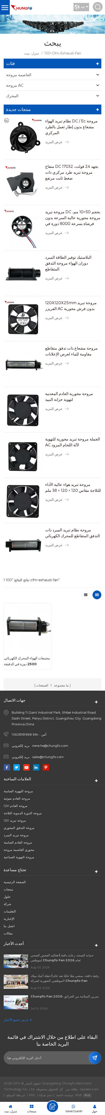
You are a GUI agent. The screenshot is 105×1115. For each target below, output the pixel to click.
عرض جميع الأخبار (16, 1020)
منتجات (8, 889)
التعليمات (10, 911)
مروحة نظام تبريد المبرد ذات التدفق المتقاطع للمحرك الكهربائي (72, 532)
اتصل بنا (9, 926)
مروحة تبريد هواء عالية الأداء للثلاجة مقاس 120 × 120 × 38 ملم (73, 487)
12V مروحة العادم (15, 806)
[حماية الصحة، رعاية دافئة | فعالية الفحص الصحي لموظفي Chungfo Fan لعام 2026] (16, 961)
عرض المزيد (54, 142)
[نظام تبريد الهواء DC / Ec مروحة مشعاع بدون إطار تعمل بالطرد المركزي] (23, 137)
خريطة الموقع (15, 1095)
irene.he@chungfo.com (50, 746)
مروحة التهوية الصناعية (19, 857)
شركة (7, 904)
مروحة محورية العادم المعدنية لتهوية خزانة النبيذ (69, 396)
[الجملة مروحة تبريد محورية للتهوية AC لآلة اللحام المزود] (23, 455)
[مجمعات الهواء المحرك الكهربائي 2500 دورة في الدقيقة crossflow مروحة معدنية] (27, 626)
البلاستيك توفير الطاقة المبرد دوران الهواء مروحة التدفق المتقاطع (68, 263)
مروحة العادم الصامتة (18, 842)
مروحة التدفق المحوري (19, 828)
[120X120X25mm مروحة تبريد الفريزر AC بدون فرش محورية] (23, 319)
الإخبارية (9, 919)
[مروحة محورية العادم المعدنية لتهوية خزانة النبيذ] (23, 410)
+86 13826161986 (25, 734)
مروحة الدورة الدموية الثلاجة (23, 813)
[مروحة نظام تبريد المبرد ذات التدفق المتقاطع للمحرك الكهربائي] (23, 546)
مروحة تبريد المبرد (16, 835)
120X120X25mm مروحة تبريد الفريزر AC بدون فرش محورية (71, 305)
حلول (7, 897)
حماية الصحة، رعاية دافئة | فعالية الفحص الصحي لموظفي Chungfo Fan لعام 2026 (62, 957)
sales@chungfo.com (48, 757)
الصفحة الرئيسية (15, 882)
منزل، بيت (31, 53)
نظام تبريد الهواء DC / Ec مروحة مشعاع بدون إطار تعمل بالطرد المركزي (71, 126)
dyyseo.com (89, 1089)
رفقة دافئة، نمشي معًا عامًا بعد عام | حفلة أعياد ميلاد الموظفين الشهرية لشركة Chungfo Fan (65, 978)
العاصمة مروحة (18, 74)
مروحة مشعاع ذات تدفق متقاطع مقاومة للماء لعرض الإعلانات (71, 351)
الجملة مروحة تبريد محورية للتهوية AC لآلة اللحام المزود (72, 442)
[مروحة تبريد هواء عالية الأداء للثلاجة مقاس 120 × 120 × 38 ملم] (23, 501)
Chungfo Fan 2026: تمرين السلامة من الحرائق (65, 996)
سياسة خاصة (65, 1095)
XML (32, 1095)
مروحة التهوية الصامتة (18, 791)
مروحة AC (14, 85)
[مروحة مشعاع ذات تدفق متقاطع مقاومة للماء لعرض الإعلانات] (23, 364)
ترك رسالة (52, 1106)
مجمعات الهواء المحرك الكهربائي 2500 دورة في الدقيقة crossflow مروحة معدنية (27, 661)
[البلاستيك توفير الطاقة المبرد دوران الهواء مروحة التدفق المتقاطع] (23, 273)
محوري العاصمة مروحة (19, 850)
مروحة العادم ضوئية (17, 798)
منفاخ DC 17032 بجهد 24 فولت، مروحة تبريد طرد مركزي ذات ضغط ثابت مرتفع (71, 172)
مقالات (8, 933)
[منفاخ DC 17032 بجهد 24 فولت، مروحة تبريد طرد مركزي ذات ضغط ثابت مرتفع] (23, 183)
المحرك (12, 95)
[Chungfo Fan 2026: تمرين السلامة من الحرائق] (16, 1002)
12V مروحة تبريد (15, 820)
